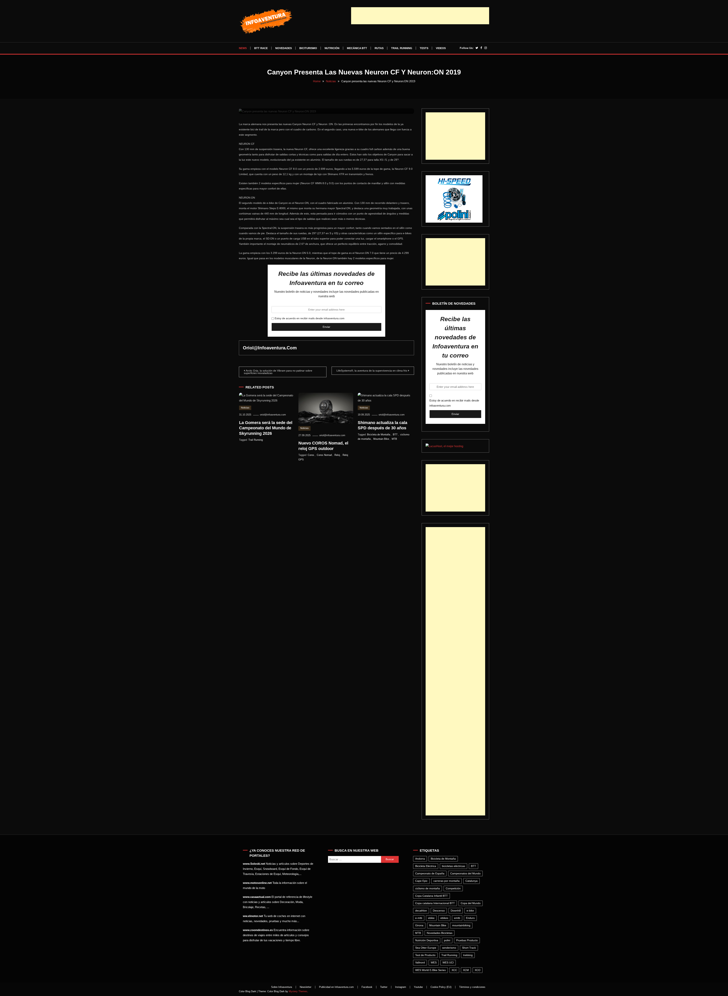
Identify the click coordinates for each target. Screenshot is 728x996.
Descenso (439, 910)
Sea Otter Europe (425, 947)
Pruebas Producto (467, 940)
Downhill (456, 910)
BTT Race (261, 48)
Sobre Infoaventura (281, 987)
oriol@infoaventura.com (270, 347)
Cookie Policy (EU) (441, 987)
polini (447, 940)
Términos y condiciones (472, 987)
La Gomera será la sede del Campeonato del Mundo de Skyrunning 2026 (265, 428)
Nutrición (332, 48)
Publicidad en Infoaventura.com (336, 987)
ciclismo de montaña (427, 888)
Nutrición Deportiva (426, 940)
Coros (311, 455)
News (243, 48)
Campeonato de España (429, 873)
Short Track (469, 947)
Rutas (379, 48)
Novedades (283, 48)
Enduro (470, 917)
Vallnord (420, 962)
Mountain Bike (381, 438)
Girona (419, 925)
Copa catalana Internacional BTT (435, 903)
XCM (466, 970)
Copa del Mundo (471, 903)
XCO (477, 970)
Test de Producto (425, 955)
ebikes (444, 917)
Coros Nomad (324, 455)
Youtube (418, 987)
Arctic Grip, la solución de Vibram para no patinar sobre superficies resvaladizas (278, 372)
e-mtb (418, 917)
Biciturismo (308, 48)
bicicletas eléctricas (453, 866)
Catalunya (471, 880)
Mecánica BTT (357, 48)
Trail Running (401, 48)
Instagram (400, 987)
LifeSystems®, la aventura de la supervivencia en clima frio (372, 370)
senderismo (449, 947)
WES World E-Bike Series (430, 970)
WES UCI (448, 962)
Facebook (367, 987)
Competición (453, 888)
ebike (431, 917)
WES (434, 962)
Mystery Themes (298, 991)
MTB (394, 438)
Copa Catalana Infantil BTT (431, 895)
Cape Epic (421, 880)
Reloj (337, 455)
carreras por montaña (446, 880)
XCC (454, 970)
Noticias (245, 407)
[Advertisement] (420, 15)
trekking (468, 955)
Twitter (383, 987)
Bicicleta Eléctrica (425, 866)
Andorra (420, 858)
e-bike (470, 910)
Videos (441, 48)
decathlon (421, 910)
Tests (424, 48)
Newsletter (305, 987)
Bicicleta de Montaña (378, 434)
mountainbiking (461, 925)
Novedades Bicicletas (439, 932)
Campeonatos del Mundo (465, 873)
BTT (395, 434)
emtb (457, 917)
